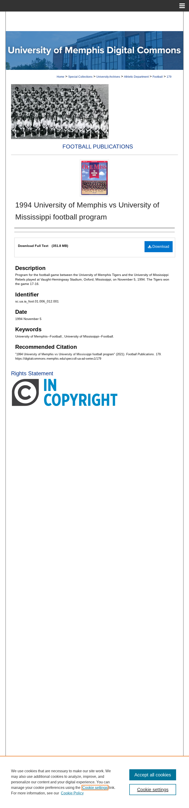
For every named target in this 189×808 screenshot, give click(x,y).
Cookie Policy (72, 793)
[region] (94, 782)
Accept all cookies (152, 774)
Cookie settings (95, 788)
